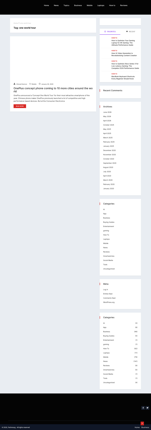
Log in (105, 289)
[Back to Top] (142, 423)
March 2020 (108, 180)
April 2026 (107, 121)
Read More (20, 106)
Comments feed (109, 298)
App (104, 214)
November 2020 (109, 155)
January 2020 (108, 188)
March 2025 (108, 138)
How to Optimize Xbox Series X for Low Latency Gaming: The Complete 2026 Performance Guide (125, 66)
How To (114, 38)
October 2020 (108, 159)
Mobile (89, 5)
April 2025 (107, 133)
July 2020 (107, 172)
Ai (104, 209)
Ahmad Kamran (21, 84)
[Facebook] (143, 408)
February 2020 (109, 184)
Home (46, 5)
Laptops (100, 5)
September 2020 (109, 163)
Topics (66, 5)
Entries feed (107, 294)
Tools (105, 264)
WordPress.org (109, 302)
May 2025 (107, 129)
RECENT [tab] (131, 32)
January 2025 (108, 146)
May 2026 (107, 116)
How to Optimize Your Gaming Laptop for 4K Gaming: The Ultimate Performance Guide (123, 42)
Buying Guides (108, 222)
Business (78, 5)
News (56, 5)
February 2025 (109, 142)
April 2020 (107, 176)
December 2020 (109, 150)
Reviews (123, 5)
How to (112, 5)
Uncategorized (109, 269)
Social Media (108, 260)
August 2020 (108, 167)
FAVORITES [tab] (111, 32)
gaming (106, 231)
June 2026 (107, 112)
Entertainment (108, 226)
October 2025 (108, 125)
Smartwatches (108, 256)
